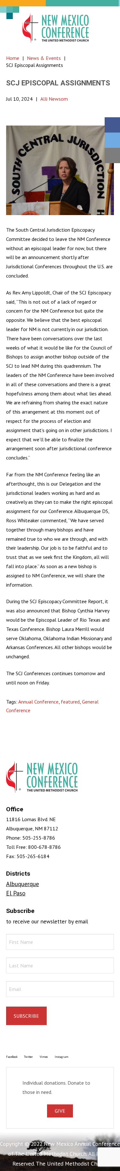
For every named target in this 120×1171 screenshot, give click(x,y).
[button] (105, 28)
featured (70, 701)
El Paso (16, 893)
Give (60, 1111)
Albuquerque (22, 884)
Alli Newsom (54, 99)
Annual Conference (38, 701)
